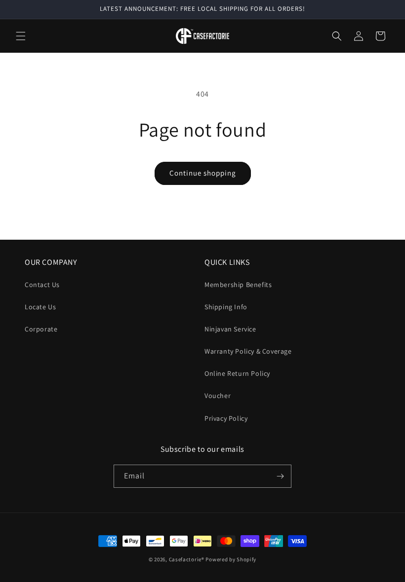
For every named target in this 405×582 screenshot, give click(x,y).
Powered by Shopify (230, 559)
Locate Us (40, 306)
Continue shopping (202, 173)
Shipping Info (225, 306)
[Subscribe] (280, 476)
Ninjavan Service (230, 329)
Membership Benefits (238, 284)
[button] (21, 36)
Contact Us (42, 284)
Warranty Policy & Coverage (248, 351)
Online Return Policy (237, 373)
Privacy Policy (225, 418)
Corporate (41, 329)
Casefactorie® (186, 559)
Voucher (217, 395)
